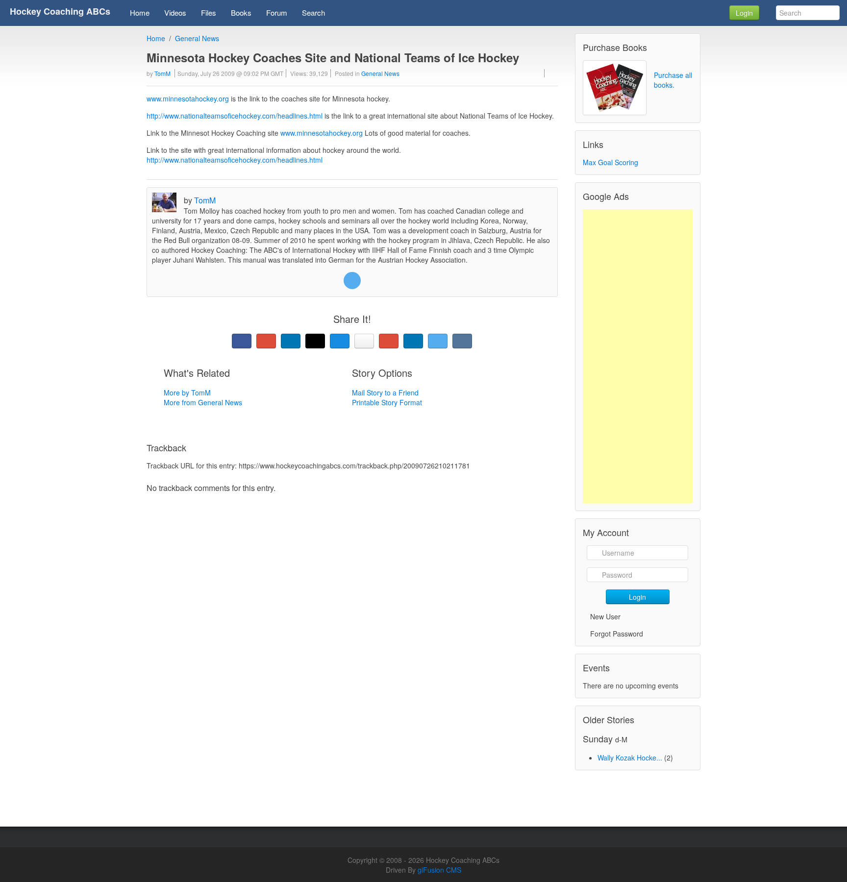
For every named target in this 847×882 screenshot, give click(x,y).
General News (197, 38)
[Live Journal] (315, 341)
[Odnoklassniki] (364, 341)
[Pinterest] (389, 341)
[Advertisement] (638, 356)
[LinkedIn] (290, 341)
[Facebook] (241, 341)
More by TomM (187, 392)
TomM (162, 73)
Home (156, 38)
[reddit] (413, 341)
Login (744, 13)
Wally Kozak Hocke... (630, 757)
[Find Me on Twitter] (352, 280)
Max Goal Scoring (610, 162)
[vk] (462, 341)
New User (605, 616)
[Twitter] (438, 341)
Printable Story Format (387, 402)
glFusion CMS (439, 870)
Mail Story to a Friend (385, 392)
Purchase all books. (673, 80)
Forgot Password (616, 633)
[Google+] (266, 341)
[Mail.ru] (339, 341)
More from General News (203, 402)
